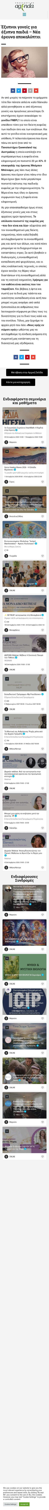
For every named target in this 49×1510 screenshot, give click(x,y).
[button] (13, 90)
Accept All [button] (24, 1504)
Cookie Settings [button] (10, 1504)
